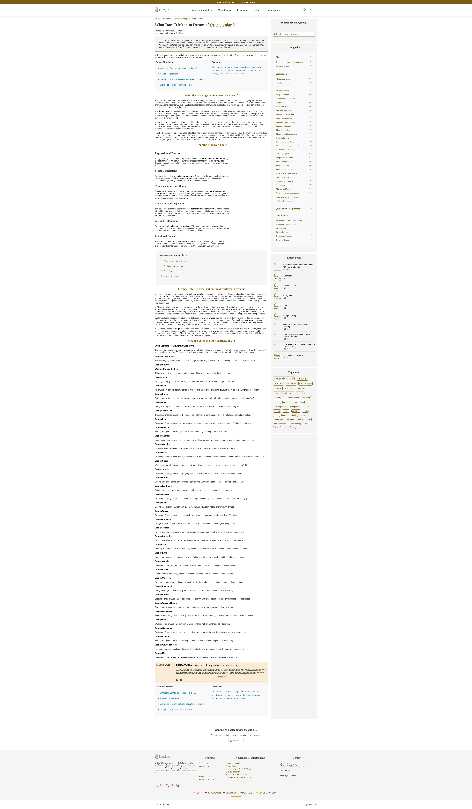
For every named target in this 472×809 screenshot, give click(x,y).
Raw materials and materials (294, 173)
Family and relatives (294, 118)
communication (288, 415)
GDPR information (233, 772)
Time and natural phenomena (294, 193)
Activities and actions (294, 83)
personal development (283, 393)
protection (300, 388)
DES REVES (248, 793)
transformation (293, 398)
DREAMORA (231, 793)
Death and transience (294, 106)
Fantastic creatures (294, 126)
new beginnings (280, 407)
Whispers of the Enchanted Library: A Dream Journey (299, 345)
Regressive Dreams (294, 236)
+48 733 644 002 (287, 770)
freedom (286, 428)
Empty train (287, 296)
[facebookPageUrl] (177, 680)
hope (295, 428)
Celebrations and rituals (294, 99)
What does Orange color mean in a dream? (178, 68)
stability (277, 411)
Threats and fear (294, 189)
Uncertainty (278, 419)
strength (301, 415)
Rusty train (287, 276)
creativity (296, 411)
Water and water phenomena (294, 197)
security (300, 393)
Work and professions (294, 201)
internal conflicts (280, 424)
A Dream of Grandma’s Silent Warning (295, 325)
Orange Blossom (171, 276)
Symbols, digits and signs (294, 181)
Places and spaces (294, 162)
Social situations (294, 177)
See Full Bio (221, 677)
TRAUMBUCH (214, 793)
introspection (295, 407)
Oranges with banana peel (175, 261)
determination (298, 402)
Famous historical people (294, 122)
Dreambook (243, 10)
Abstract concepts (181, 19)
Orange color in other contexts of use (176, 85)
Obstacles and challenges (294, 150)
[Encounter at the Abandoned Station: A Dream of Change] (277, 270)
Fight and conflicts (294, 130)
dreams (286, 402)
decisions (290, 419)
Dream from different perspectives (294, 62)
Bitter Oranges (170, 271)
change (277, 402)
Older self (287, 306)
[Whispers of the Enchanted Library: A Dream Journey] (277, 350)
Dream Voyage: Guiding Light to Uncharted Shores (296, 335)
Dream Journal (273, 10)
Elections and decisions (294, 110)
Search (275, 34)
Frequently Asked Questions (237, 774)
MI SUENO (263, 793)
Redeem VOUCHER (206, 779)
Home (157, 19)
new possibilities (304, 419)
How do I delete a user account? (238, 777)
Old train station (289, 286)
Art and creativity (294, 91)
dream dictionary (284, 378)
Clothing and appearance (294, 103)
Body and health (294, 95)
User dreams (224, 10)
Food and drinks (294, 138)
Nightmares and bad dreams (294, 224)
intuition (277, 428)
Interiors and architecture (294, 142)
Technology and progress (294, 185)
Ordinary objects (294, 154)
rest (306, 424)
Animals (294, 87)
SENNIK (199, 793)
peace (276, 415)
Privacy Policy (231, 766)
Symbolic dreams (294, 240)
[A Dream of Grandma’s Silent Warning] (277, 330)
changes (278, 388)
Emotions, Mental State (294, 114)
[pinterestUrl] (181, 680)
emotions (302, 378)
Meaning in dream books (170, 74)
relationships (305, 383)
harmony (278, 383)
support (306, 407)
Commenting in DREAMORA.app (238, 769)
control (286, 411)
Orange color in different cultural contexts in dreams (182, 79)
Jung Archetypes (294, 66)
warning (306, 398)
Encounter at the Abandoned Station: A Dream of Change (299, 266)
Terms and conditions (234, 763)
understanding (295, 424)
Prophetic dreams (294, 232)
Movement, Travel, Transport (294, 146)
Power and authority (294, 169)
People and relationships (294, 158)
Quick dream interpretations (294, 209)
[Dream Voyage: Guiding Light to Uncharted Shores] (277, 340)
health (305, 411)
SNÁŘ (274, 793)
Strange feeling (289, 316)
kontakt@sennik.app (288, 776)
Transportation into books (294, 355)
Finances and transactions (294, 134)
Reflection (291, 383)
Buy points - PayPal (206, 777)
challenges (279, 398)
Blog (257, 10)
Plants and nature (294, 165)
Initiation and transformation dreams (294, 220)
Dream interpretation (202, 10)
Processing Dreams (294, 228)
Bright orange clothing (173, 266)
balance (288, 388)
